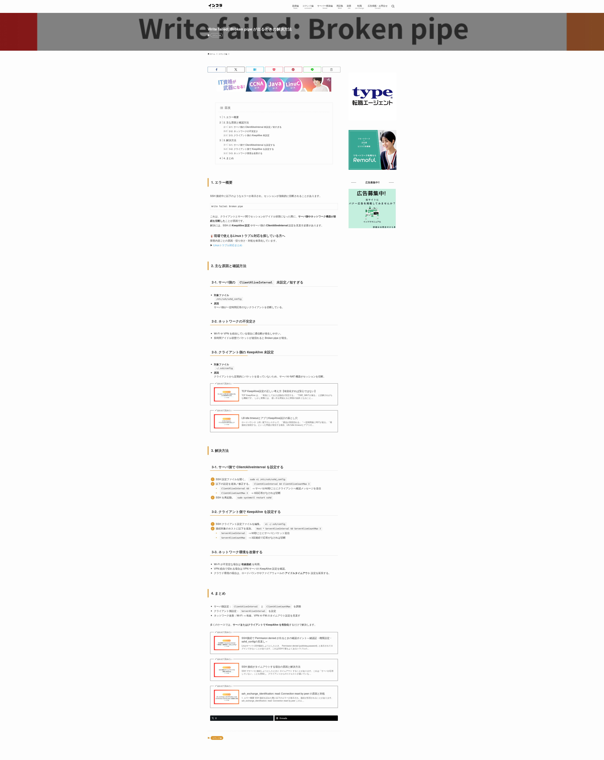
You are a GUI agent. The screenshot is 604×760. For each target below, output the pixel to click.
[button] (217, 69)
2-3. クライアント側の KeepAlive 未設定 (249, 135)
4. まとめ (229, 158)
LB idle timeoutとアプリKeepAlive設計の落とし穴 (270, 418)
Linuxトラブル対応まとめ (227, 245)
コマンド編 (216, 35)
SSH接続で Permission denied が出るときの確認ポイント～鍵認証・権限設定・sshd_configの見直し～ (287, 639)
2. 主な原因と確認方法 (236, 122)
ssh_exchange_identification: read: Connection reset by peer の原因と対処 (283, 693)
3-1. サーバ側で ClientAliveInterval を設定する (252, 144)
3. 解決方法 (230, 140)
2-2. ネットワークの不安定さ (243, 131)
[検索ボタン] (392, 6)
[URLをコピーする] (331, 69)
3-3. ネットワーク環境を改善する (245, 153)
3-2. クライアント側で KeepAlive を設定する (251, 148)
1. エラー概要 (231, 117)
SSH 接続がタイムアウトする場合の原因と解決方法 (271, 666)
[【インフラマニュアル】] (215, 6)
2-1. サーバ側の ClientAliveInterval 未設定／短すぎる (255, 126)
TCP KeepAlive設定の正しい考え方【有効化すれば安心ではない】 (279, 391)
